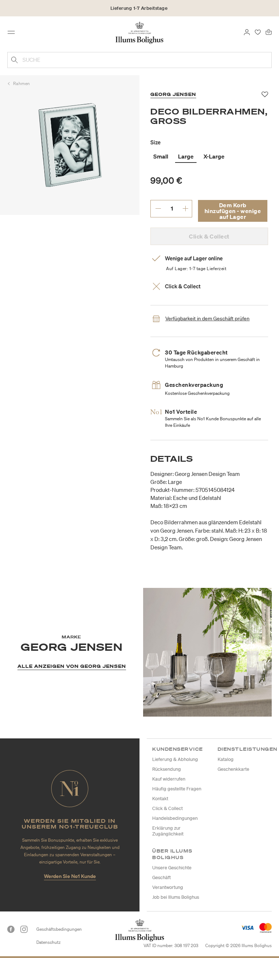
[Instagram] (24, 929)
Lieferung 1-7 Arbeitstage (139, 8)
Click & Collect (167, 808)
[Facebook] (11, 929)
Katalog (226, 759)
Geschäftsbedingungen (59, 929)
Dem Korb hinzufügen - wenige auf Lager (233, 210)
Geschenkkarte (233, 769)
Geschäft (161, 877)
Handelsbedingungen (175, 818)
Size (155, 142)
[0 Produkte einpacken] (269, 31)
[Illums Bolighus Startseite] (140, 32)
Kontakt (160, 798)
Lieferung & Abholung (175, 759)
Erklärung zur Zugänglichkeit (167, 831)
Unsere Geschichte (171, 868)
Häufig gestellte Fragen (176, 789)
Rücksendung (166, 769)
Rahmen (21, 83)
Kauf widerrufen (168, 779)
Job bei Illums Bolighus (175, 897)
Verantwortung (167, 887)
